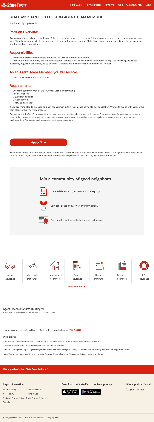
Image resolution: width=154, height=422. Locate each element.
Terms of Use (32, 394)
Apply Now (38, 142)
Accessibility (8, 394)
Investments (94, 5)
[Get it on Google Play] (91, 392)
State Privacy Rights (35, 398)
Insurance (76, 5)
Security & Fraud (33, 390)
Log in (149, 5)
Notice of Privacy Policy (13, 398)
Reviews (109, 5)
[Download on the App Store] (71, 392)
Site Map (7, 402)
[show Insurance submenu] (83, 5)
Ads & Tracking (9, 390)
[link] (14, 5)
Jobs (120, 5)
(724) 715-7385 (135, 5)
